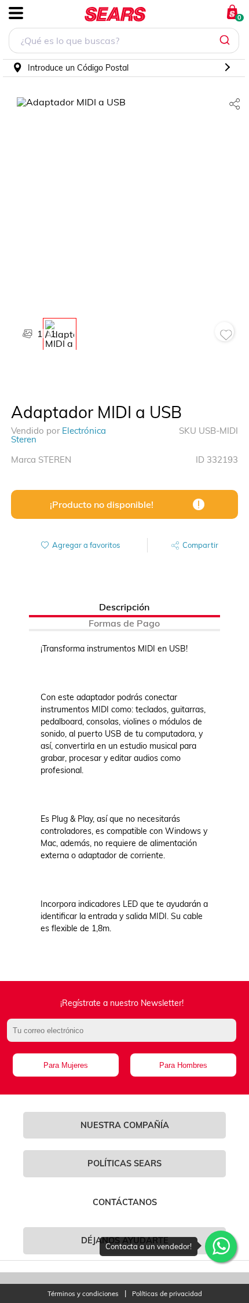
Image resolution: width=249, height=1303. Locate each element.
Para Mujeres (65, 1065)
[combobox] (124, 42)
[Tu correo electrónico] (125, 1036)
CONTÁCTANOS (125, 1202)
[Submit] (226, 40)
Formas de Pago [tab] (124, 623)
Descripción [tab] (124, 607)
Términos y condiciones (83, 1294)
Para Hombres (183, 1065)
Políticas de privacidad (167, 1294)
